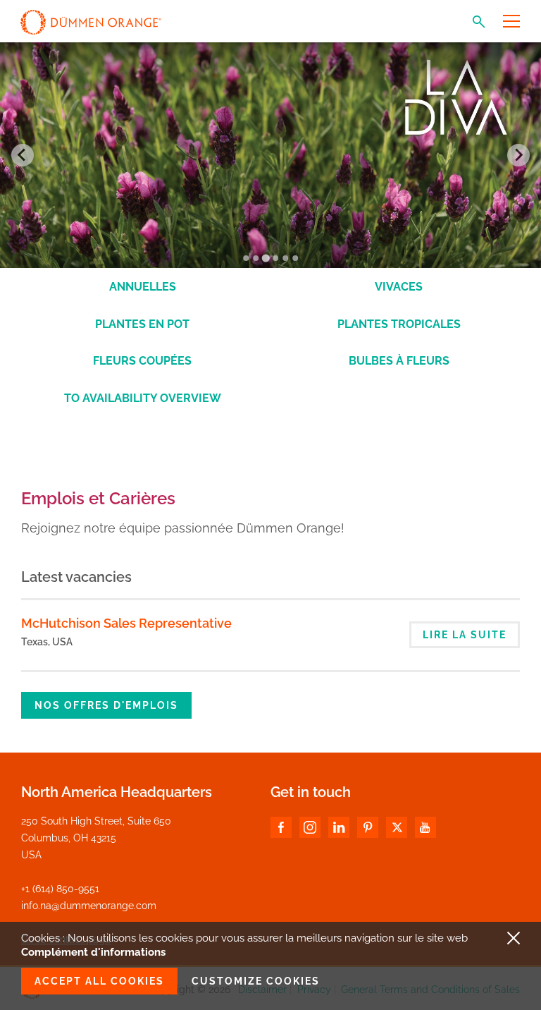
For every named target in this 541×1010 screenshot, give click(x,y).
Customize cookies (256, 981)
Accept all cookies (99, 981)
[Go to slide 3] (265, 258)
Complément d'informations (93, 952)
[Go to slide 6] (295, 258)
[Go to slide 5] (285, 258)
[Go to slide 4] (275, 258)
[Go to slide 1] (246, 258)
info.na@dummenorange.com (88, 905)
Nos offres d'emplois (106, 705)
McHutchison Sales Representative (126, 623)
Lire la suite (464, 634)
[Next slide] (518, 155)
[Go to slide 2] (256, 258)
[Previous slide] (22, 155)
